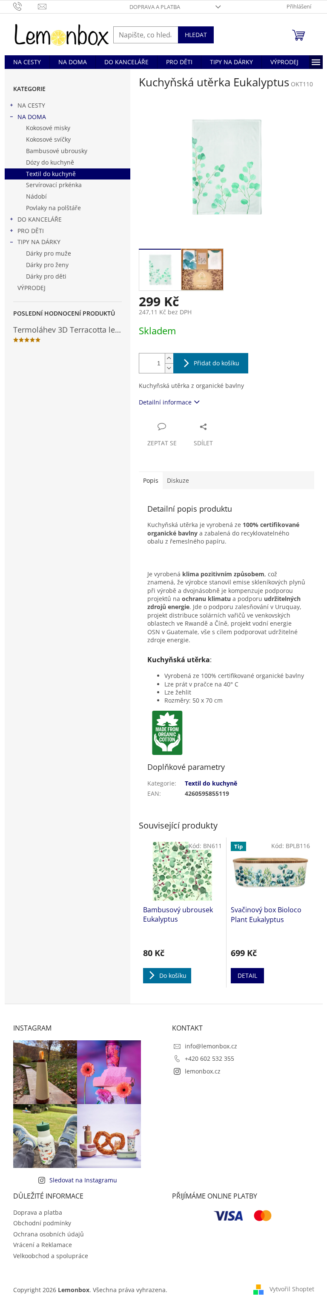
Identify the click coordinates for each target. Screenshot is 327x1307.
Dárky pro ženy (47, 265)
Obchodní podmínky (42, 1223)
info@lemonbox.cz (211, 1046)
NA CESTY (31, 105)
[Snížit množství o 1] (169, 368)
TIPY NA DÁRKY (38, 242)
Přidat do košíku (216, 363)
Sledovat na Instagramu (83, 1180)
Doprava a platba (154, 7)
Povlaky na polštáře (53, 208)
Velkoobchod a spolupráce (50, 1256)
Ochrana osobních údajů (48, 1234)
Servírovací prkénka (54, 185)
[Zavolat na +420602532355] (25, 6)
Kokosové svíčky (48, 139)
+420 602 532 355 (209, 1058)
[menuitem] (27, 62)
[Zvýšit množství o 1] (169, 358)
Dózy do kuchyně (50, 162)
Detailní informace (165, 402)
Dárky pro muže (48, 253)
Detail (247, 975)
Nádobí (36, 196)
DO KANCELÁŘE (39, 219)
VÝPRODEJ (31, 288)
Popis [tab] (150, 480)
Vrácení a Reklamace (42, 1245)
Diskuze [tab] (178, 480)
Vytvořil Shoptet (292, 1289)
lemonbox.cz (203, 1071)
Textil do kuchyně (51, 174)
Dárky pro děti (46, 276)
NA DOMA (31, 117)
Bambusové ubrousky (56, 151)
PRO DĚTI (30, 231)
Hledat (196, 35)
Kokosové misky (48, 128)
